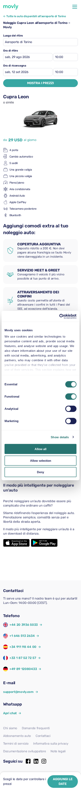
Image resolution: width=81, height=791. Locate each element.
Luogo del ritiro (13, 35)
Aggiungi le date (63, 781)
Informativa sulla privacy (50, 743)
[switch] (70, 396)
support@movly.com (20, 692)
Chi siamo (10, 728)
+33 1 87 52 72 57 (22, 658)
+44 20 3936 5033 (23, 625)
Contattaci (43, 736)
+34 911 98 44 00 (22, 647)
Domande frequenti (36, 728)
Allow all (40, 449)
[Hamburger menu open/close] (75, 7)
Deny (40, 472)
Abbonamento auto (17, 736)
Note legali (58, 751)
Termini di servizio (16, 743)
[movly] (10, 7)
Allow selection (40, 460)
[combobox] (40, 42)
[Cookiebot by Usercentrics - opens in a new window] (59, 316)
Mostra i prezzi (40, 83)
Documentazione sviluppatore (24, 751)
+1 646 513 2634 (22, 636)
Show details (60, 437)
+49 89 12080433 (23, 669)
